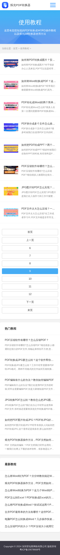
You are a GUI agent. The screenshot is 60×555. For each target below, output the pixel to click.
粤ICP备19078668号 (30, 549)
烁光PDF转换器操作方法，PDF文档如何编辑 (30, 483)
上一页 (30, 240)
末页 (30, 310)
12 (30, 294)
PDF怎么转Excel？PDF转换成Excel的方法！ (30, 497)
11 (30, 286)
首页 (15, 48)
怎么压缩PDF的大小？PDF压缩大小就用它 (29, 526)
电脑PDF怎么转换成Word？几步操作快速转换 (31, 519)
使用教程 (24, 48)
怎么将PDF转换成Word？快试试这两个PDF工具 (32, 504)
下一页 (30, 302)
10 (30, 278)
